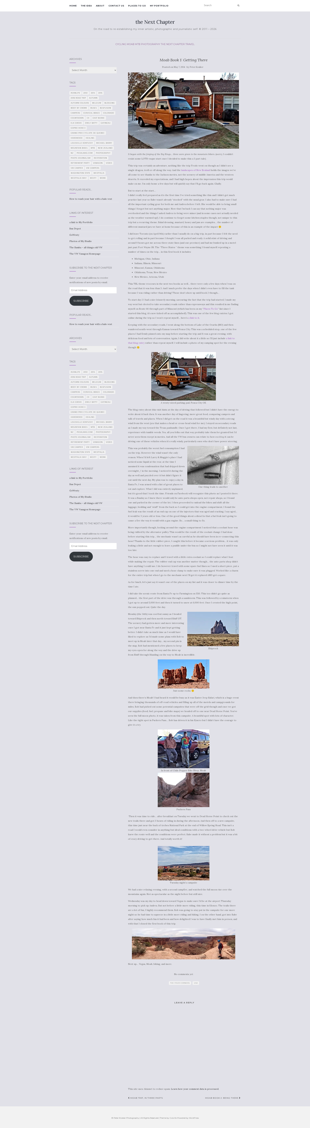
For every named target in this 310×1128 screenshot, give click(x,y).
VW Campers (92, 168)
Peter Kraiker (196, 67)
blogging (109, 103)
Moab (130, 44)
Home (73, 6)
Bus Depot (75, 228)
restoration (100, 158)
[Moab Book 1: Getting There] (183, 110)
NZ (72, 153)
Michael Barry (104, 143)
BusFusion (105, 108)
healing (90, 138)
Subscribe (81, 300)
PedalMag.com (85, 153)
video (109, 163)
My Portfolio (159, 6)
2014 (93, 93)
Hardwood (77, 138)
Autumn (93, 98)
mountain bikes (79, 148)
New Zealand (105, 148)
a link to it (193, 317)
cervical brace (91, 113)
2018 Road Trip (78, 98)
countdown (77, 118)
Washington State (80, 173)
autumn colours (80, 103)
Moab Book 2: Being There (222, 1098)
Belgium (96, 103)
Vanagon (98, 163)
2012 (85, 93)
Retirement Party (80, 163)
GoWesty (74, 234)
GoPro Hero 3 (78, 128)
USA (196, 983)
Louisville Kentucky (82, 143)
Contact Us (116, 6)
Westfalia (98, 173)
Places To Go (137, 6)
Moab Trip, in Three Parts (146, 1098)
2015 (100, 93)
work (103, 178)
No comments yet (183, 974)
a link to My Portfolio (81, 222)
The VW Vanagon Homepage (85, 253)
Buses (93, 108)
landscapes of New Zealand (195, 170)
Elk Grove (76, 123)
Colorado (108, 113)
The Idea (86, 6)
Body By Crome (79, 108)
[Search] (238, 5)
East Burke (99, 118)
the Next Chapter (155, 22)
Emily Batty (91, 123)
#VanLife (75, 93)
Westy (93, 178)
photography (150, 44)
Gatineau (106, 123)
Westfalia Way (79, 178)
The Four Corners (180, 983)
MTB (137, 44)
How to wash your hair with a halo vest (90, 198)
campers (75, 113)
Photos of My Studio (80, 241)
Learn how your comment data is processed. (195, 1088)
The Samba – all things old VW (85, 247)
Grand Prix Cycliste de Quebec (88, 133)
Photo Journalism (81, 158)
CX (88, 118)
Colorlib (173, 1118)
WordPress (194, 1118)
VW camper (77, 168)
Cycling (120, 44)
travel (190, 44)
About (100, 6)
